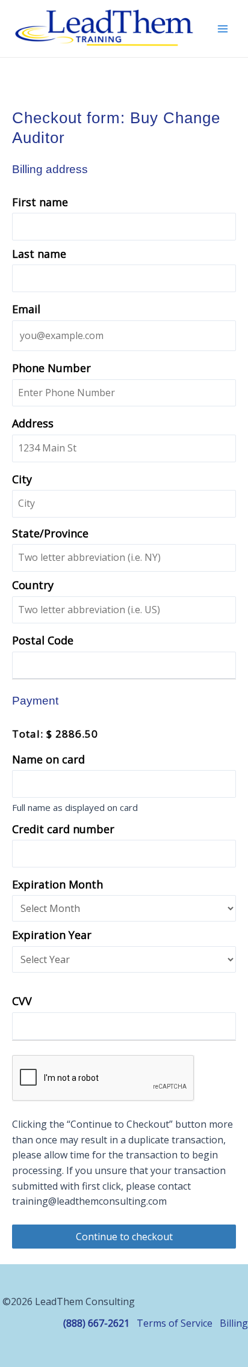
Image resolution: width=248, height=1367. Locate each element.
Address (33, 423)
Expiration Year (51, 935)
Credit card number (63, 829)
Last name (39, 253)
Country (33, 585)
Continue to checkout (124, 1236)
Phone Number (51, 368)
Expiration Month (57, 884)
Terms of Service (174, 1323)
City (22, 479)
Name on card (48, 759)
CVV (22, 1001)
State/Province (50, 533)
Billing (234, 1323)
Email (26, 309)
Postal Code (42, 640)
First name (40, 202)
